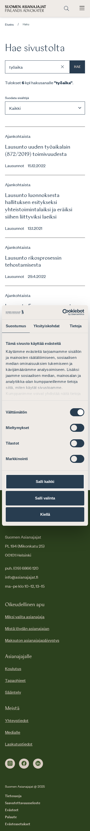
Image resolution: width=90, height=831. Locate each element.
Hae (77, 67)
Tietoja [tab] (76, 326)
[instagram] (10, 764)
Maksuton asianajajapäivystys (32, 640)
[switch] (77, 428)
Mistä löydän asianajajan (27, 628)
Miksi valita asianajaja (24, 616)
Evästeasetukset (17, 824)
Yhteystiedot (16, 720)
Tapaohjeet (15, 680)
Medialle (12, 732)
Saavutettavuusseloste (22, 803)
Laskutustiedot (18, 744)
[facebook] (24, 764)
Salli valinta (45, 498)
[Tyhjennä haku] (62, 66)
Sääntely (13, 692)
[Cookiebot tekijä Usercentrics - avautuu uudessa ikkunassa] (63, 312)
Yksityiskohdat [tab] (47, 326)
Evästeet (11, 810)
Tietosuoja (13, 796)
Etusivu (9, 25)
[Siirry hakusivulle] (66, 8)
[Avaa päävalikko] (82, 9)
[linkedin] (38, 764)
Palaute (11, 817)
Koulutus (13, 668)
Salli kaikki (45, 481)
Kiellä (45, 514)
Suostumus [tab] (16, 326)
